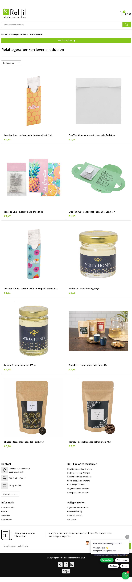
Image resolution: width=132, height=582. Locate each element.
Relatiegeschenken (17, 34)
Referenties (6, 519)
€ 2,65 (72, 292)
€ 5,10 (7, 446)
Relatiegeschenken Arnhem (79, 469)
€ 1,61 (7, 292)
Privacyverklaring (75, 515)
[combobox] (62, 24)
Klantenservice (8, 507)
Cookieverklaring (74, 511)
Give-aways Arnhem (76, 484)
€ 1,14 (72, 139)
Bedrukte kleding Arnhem (78, 473)
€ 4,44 (7, 369)
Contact (5, 511)
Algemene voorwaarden (77, 507)
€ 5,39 (72, 446)
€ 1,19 (72, 216)
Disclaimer (72, 519)
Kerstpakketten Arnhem (78, 492)
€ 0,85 (7, 139)
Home (4, 34)
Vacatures (5, 515)
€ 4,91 (72, 369)
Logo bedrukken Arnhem (78, 488)
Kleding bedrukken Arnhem (79, 476)
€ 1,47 (7, 216)
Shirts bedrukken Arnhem (78, 480)
